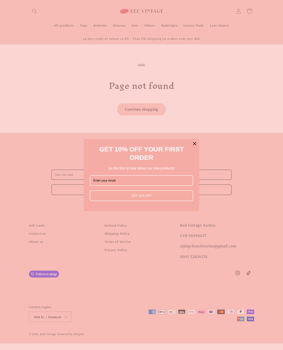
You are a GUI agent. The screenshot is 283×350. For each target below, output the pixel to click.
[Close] (194, 143)
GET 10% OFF (141, 195)
